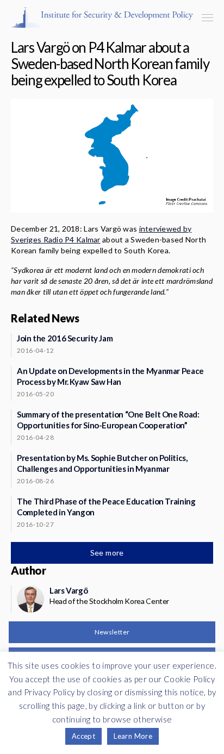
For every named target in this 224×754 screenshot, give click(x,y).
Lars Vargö (68, 590)
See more (108, 552)
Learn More (133, 736)
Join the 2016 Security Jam (65, 338)
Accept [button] (83, 736)
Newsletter (112, 632)
